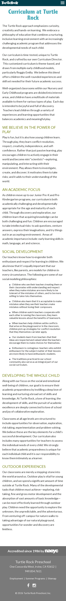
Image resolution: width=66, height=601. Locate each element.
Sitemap (52, 578)
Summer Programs (35, 578)
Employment (16, 578)
